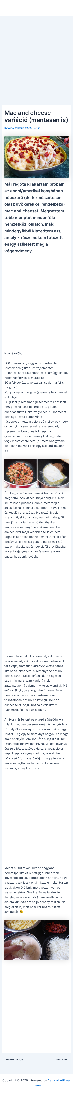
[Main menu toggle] (64, 8)
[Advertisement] (36, 54)
